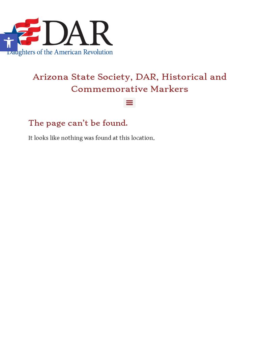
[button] (9, 42)
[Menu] (129, 103)
